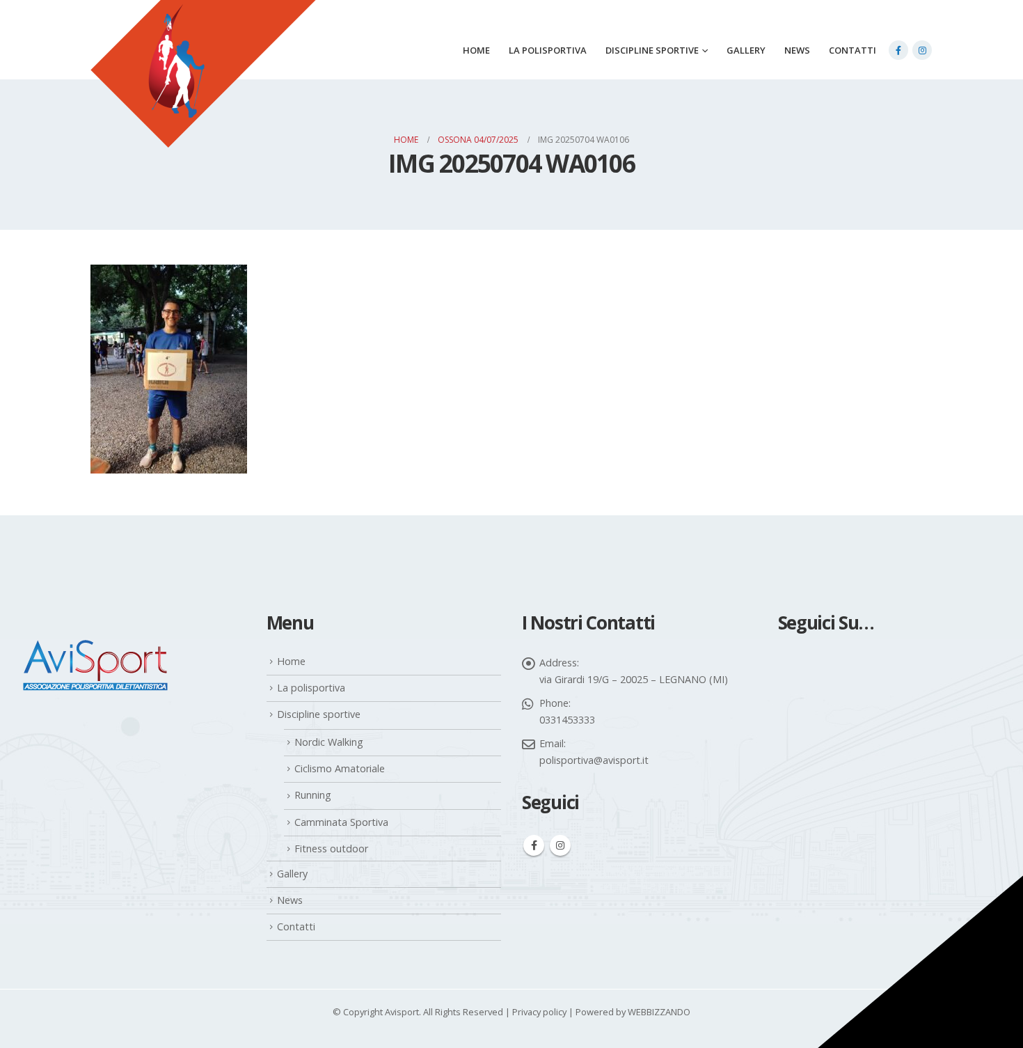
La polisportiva (548, 50)
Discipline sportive (652, 50)
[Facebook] (898, 50)
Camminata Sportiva (341, 822)
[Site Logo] (203, 91)
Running (312, 794)
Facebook (533, 845)
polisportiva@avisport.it (594, 760)
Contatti (852, 50)
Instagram (560, 845)
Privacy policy (539, 1012)
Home (476, 50)
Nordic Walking (328, 742)
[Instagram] (922, 50)
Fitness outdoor (331, 848)
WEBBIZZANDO (659, 1012)
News (797, 50)
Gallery (746, 50)
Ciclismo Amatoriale (339, 768)
